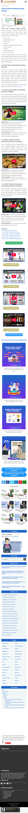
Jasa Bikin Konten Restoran (8, 597)
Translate (15, 537)
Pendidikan (17, 656)
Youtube (4, 672)
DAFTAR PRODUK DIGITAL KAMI (14, 334)
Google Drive (18, 651)
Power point (18, 659)
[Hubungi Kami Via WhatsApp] (2, 810)
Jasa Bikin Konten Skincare (8, 602)
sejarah (4, 680)
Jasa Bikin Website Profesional (9, 616)
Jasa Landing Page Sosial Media (10, 630)
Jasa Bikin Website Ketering (9, 628)
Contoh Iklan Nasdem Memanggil (7, 523)
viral (16, 683)
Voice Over (5, 670)
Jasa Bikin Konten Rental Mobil (9, 611)
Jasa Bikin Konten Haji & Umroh (9, 595)
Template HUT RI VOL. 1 (7, 792)
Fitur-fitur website (6, 635)
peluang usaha (6, 678)
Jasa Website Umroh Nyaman (9, 632)
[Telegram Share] (12, 482)
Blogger (4, 646)
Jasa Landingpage (7, 794)
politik (16, 678)
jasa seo (4, 675)
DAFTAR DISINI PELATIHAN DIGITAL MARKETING (14, 469)
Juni (5, 697)
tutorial (4, 683)
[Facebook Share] (8, 482)
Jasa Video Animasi (7, 793)
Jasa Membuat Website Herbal (9, 620)
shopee (17, 680)
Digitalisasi (4, 651)
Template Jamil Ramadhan (9, 791)
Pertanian (4, 659)
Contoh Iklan (5, 648)
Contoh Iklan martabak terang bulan (11, 234)
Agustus (5, 694)
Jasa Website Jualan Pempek (9, 625)
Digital (16, 648)
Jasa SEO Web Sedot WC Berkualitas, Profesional (13, 700)
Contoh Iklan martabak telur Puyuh (11, 235)
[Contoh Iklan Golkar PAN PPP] (21, 493)
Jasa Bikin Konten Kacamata (9, 604)
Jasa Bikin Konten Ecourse (8, 606)
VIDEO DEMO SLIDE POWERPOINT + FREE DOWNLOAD (14, 474)
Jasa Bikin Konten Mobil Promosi (10, 613)
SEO (3, 662)
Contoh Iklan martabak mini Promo (11, 237)
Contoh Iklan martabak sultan (9, 230)
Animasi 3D (5, 643)
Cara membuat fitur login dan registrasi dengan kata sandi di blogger (12, 577)
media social (18, 675)
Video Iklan (17, 667)
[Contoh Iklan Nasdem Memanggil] (7, 517)
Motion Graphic (6, 656)
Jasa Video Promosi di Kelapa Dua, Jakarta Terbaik (20, 510)
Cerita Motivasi (18, 646)
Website (17, 670)
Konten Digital (18, 654)
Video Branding (6, 667)
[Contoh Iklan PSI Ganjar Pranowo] (7, 493)
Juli (4, 696)
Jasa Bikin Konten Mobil (7, 609)
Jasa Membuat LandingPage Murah (10, 618)
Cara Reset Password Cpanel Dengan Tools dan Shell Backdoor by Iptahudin (13, 582)
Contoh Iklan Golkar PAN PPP (20, 498)
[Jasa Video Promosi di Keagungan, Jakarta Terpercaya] (7, 505)
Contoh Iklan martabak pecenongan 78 (12, 238)
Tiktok (16, 662)
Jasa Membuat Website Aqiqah (10, 623)
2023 (4, 693)
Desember (6, 691)
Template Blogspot (7, 796)
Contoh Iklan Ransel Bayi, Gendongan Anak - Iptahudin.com (14, 567)
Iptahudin (17, 803)
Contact (5, 798)
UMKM (3, 664)
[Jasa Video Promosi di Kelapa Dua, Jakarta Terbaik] (21, 505)
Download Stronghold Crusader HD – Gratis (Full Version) (13, 587)
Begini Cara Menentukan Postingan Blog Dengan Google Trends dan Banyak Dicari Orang (13, 572)
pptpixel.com (14, 805)
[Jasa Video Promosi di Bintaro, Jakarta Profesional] (21, 517)
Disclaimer (5, 797)
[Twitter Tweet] (3, 482)
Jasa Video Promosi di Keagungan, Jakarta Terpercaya (7, 510)
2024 (3, 690)
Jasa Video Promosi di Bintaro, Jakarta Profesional (20, 523)
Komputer (4, 654)
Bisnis (16, 643)
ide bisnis (17, 672)
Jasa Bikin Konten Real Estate (9, 599)
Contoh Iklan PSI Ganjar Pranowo (7, 498)
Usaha (16, 664)
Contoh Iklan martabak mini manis (10, 232)
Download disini (17, 86)
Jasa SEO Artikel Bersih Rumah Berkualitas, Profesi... (14, 708)
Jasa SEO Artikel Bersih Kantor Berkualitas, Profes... (14, 705)
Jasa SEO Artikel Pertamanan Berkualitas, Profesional (14, 702)
